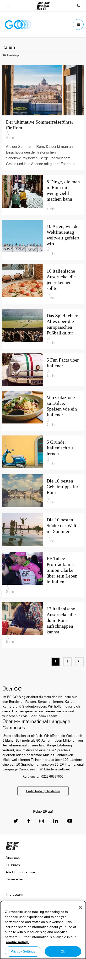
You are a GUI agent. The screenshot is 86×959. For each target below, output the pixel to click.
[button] (8, 6)
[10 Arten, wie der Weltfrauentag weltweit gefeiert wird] (43, 240)
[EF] (43, 6)
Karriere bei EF (17, 879)
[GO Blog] (18, 24)
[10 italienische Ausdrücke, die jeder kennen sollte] (43, 284)
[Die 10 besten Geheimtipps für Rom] (43, 491)
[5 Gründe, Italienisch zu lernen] (43, 452)
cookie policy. (17, 942)
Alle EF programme (20, 872)
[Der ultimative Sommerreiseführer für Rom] (43, 117)
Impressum (14, 894)
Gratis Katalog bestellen (43, 791)
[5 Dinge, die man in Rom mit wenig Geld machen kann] (43, 195)
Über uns (13, 858)
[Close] (80, 907)
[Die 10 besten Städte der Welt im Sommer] (43, 530)
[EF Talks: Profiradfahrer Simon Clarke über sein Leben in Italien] (43, 575)
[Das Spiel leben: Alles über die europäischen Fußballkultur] (43, 329)
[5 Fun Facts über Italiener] (43, 369)
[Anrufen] (78, 6)
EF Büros (13, 865)
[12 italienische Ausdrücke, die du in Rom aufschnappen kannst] (43, 625)
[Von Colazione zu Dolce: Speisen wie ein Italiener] (43, 411)
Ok (63, 951)
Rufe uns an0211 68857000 (42, 776)
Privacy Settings (23, 951)
